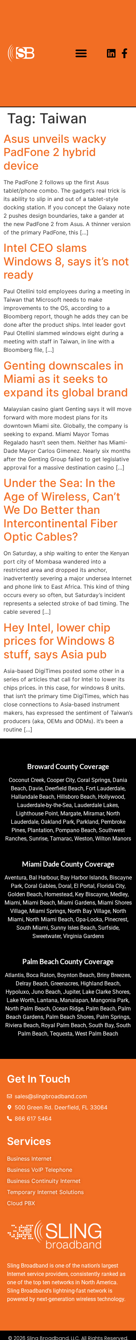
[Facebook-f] (124, 53)
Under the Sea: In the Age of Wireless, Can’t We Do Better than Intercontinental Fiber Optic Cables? (61, 509)
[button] (81, 53)
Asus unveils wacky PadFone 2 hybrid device (54, 152)
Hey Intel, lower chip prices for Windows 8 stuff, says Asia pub (59, 641)
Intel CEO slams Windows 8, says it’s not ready (66, 261)
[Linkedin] (111, 53)
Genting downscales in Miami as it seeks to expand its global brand (65, 379)
